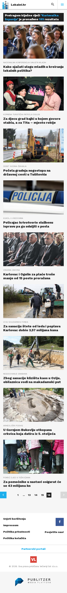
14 (35, 495)
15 (42, 495)
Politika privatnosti (16, 531)
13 (29, 495)
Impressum (10, 525)
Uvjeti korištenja (14, 518)
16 (48, 495)
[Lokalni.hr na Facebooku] (60, 522)
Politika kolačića (14, 538)
